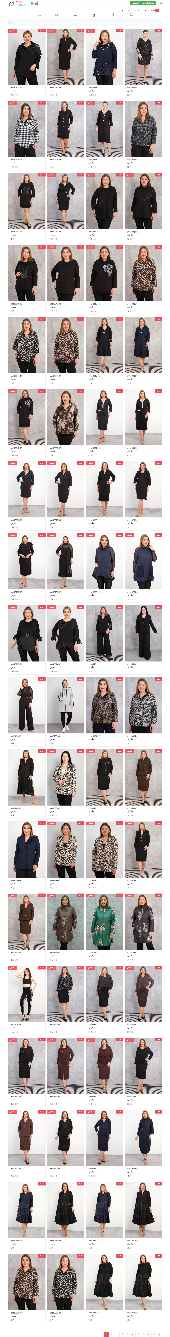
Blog (137, 10)
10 (154, 1334)
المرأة (120, 10)
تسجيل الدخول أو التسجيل (143, 3)
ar (161, 3)
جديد (129, 10)
